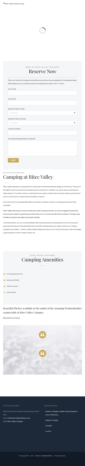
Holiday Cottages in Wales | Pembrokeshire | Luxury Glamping (61, 413)
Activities (48, 426)
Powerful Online (47, 456)
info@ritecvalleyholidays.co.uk (19, 418)
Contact (48, 431)
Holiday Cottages (51, 420)
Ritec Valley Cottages (15, 421)
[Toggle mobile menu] (81, 6)
